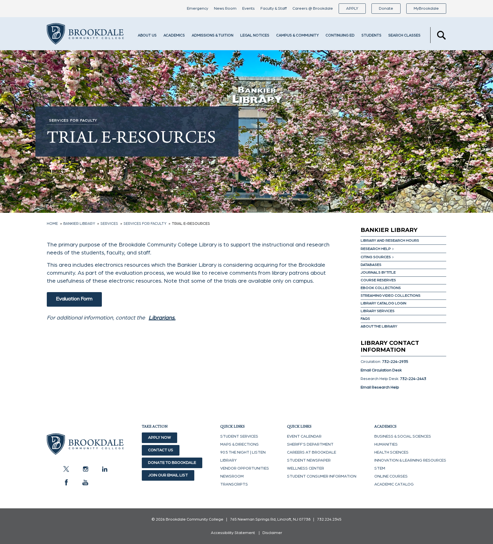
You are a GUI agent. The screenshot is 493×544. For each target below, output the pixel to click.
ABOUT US (147, 35)
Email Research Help (380, 387)
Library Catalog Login (383, 303)
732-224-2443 (413, 379)
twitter (66, 469)
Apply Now (159, 438)
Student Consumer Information (321, 476)
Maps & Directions (239, 444)
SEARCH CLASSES (404, 35)
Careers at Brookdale (311, 452)
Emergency (197, 9)
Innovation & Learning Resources (410, 460)
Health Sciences (391, 452)
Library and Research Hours (390, 240)
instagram (85, 469)
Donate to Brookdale (172, 463)
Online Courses (391, 476)
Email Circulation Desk (381, 370)
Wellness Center (305, 468)
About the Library (379, 326)
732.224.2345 (329, 519)
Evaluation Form (74, 299)
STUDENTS (371, 35)
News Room (225, 9)
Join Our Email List (168, 475)
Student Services (239, 436)
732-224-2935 (395, 362)
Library (228, 460)
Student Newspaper (309, 460)
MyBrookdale (426, 9)
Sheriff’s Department (310, 444)
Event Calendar (304, 436)
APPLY (352, 9)
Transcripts (234, 484)
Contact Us (160, 450)
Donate (386, 9)
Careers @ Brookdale (312, 9)
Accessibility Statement (233, 533)
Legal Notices (254, 35)
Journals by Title (378, 272)
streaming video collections (391, 296)
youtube (85, 482)
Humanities (386, 444)
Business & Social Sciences (402, 436)
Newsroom (232, 476)
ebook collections (381, 288)
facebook (66, 482)
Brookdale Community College (85, 35)
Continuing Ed (340, 35)
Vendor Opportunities (244, 468)
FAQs (365, 319)
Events (248, 9)
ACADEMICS (174, 35)
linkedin (104, 469)
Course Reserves (378, 280)
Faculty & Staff (273, 9)
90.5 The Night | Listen (243, 452)
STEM (379, 468)
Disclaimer (272, 533)
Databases (371, 265)
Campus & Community (297, 35)
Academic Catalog (394, 484)
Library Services (378, 311)
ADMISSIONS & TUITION (212, 35)
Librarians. (162, 318)
